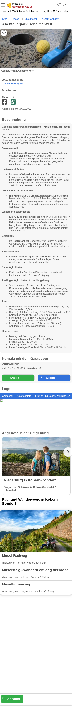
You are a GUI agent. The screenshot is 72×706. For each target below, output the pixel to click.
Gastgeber (7, 395)
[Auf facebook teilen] (13, 102)
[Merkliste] (59, 5)
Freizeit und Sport (12, 83)
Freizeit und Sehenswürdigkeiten (52, 395)
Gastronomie (24, 395)
